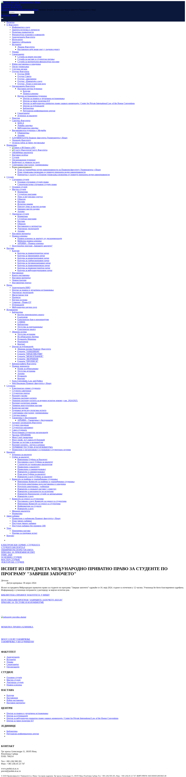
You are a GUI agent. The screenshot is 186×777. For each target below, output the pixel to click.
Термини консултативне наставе (27, 405)
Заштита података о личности (26, 30)
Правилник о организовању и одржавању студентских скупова (41, 449)
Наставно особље (20, 155)
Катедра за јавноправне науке (31, 255)
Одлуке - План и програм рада (31, 84)
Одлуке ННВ (23, 74)
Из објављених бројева (28, 336)
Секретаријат (18, 54)
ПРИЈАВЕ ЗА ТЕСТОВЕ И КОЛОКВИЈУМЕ (22, 602)
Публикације (18, 305)
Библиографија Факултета (24, 364)
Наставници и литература (29, 226)
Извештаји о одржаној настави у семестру (36, 489)
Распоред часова (19, 395)
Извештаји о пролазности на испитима (35, 491)
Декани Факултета (26, 47)
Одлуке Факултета (20, 71)
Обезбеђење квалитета (22, 152)
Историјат (16, 44)
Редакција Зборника (26, 339)
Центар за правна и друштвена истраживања (44, 98)
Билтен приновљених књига (30, 314)
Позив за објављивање (27, 368)
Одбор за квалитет (20, 457)
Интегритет (17, 39)
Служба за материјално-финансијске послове (38, 61)
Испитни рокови (25, 204)
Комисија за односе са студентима (28, 499)
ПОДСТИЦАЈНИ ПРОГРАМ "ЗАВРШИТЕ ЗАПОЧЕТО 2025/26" (32, 600)
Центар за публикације (33, 106)
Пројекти (16, 297)
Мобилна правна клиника (29, 241)
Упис (9, 528)
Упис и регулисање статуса (30, 197)
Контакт (21, 344)
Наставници (17, 273)
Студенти (11, 386)
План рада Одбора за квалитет (31, 474)
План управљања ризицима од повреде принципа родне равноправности (51, 172)
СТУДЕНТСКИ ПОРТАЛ (13, 547)
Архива (21, 135)
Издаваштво (12, 309)
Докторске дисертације (28, 228)
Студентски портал (21, 393)
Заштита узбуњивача (21, 42)
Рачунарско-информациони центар (39, 111)
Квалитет (11, 452)
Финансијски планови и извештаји (28, 34)
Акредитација (13, 657)
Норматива (12, 145)
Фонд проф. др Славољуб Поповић (28, 440)
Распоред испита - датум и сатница (28, 445)
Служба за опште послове (29, 57)
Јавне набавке (13, 516)
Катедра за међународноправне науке (34, 270)
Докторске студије (20, 214)
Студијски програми (26, 194)
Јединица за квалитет (27, 115)
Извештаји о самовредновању (31, 472)
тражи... (4, 12)
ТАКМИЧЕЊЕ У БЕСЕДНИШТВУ (17, 641)
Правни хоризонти (20, 366)
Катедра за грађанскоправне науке (33, 260)
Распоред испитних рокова (24, 403)
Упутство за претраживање (30, 327)
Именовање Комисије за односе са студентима (38, 503)
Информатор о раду (21, 27)
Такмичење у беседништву (24, 418)
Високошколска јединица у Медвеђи (29, 130)
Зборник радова (19, 332)
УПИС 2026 (6, 555)
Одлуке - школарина (26, 79)
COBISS (21, 322)
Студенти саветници (21, 391)
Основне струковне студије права (33, 182)
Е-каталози (22, 317)
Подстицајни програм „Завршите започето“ (32, 246)
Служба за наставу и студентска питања (35, 59)
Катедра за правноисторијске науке (33, 268)
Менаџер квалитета (21, 511)
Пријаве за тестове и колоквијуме (27, 442)
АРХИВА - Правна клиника (30, 243)
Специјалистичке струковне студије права (37, 184)
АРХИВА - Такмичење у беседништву (35, 420)
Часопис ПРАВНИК (21, 435)
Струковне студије (20, 179)
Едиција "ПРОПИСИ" (27, 361)
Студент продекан (20, 425)
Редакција (22, 376)
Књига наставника (20, 275)
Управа (15, 52)
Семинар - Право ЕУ (21, 302)
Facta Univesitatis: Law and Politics (27, 381)
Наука (9, 285)
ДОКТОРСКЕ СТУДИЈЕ (12, 562)
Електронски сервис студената (26, 388)
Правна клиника (30, 93)
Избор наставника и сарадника (26, 64)
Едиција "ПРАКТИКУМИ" (30, 354)
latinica (14, 15)
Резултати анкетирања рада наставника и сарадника (41, 484)
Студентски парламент (22, 427)
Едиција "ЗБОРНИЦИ (27, 359)
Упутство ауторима (26, 334)
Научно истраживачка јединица (32, 96)
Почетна (10, 22)
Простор (16, 118)
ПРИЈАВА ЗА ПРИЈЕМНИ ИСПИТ (18, 552)
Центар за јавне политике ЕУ (36, 101)
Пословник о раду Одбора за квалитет (35, 462)
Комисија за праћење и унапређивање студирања (35, 479)
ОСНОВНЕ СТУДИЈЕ (11, 557)
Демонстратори (19, 280)
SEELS (20, 123)
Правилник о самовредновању (31, 469)
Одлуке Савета (24, 76)
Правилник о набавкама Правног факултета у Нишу (36, 518)
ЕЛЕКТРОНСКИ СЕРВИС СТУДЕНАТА (20, 545)
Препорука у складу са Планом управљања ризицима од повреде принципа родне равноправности (63, 174)
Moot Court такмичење (22, 437)
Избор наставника (15, 700)
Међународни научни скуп (24, 307)
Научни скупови (19, 300)
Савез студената (19, 430)
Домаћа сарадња (25, 125)
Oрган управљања (20, 66)
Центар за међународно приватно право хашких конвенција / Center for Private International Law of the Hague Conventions (79, 103)
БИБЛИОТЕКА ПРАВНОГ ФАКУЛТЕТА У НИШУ (25, 595)
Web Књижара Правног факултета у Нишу (31, 383)
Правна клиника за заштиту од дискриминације (39, 238)
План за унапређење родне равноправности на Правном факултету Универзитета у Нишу (59, 169)
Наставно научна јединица (29, 88)
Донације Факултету (21, 140)
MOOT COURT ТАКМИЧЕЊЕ (15, 639)
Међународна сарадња (27, 128)
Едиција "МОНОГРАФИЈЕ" (30, 356)
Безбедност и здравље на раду (26, 162)
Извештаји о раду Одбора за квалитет (34, 476)
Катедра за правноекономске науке (33, 265)
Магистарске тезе (20, 295)
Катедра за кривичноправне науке (33, 258)
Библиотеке (22, 324)
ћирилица (5, 15)
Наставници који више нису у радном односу (38, 49)
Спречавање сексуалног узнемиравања (30, 165)
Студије (15, 157)
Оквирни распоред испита (24, 398)
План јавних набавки (22, 521)
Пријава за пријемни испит (24, 533)
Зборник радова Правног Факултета (34, 349)
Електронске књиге (26, 329)
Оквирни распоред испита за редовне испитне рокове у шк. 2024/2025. (45, 400)
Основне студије (19, 187)
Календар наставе (20, 408)
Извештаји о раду (25, 496)
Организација (13, 667)
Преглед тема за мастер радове (31, 206)
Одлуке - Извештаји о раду (29, 81)
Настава (21, 201)
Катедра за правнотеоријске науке (33, 253)
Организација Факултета (23, 86)
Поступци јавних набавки (24, 523)
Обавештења (23, 133)
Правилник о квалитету (28, 467)
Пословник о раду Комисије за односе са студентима (41, 501)
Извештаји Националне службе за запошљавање (39, 494)
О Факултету (13, 25)
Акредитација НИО (21, 287)
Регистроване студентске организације (30, 432)
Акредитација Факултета (23, 37)
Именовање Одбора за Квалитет (32, 459)
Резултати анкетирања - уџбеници (33, 486)
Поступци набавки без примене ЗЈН (29, 526)
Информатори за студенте (29, 506)
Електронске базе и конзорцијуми (33, 319)
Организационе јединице (24, 160)
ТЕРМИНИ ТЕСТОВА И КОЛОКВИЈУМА (32, 447)
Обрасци (21, 199)
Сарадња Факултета (21, 120)
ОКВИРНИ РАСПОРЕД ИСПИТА (17, 550)
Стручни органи (19, 69)
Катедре (26, 91)
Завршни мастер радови (28, 209)
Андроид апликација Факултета (27, 422)
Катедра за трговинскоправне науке (34, 263)
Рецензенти (22, 341)
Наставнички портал (21, 282)
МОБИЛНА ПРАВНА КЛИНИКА (17, 627)
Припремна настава (21, 531)
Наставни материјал (21, 233)
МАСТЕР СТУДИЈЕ (10, 559)
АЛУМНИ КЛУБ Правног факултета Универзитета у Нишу (40, 138)
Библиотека (28, 108)
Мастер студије (19, 189)
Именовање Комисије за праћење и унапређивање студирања (45, 481)
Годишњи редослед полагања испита (29, 410)
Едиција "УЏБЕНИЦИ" (28, 351)
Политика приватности (23, 32)
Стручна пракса (19, 415)
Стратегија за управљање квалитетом (34, 464)
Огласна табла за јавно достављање (28, 142)
